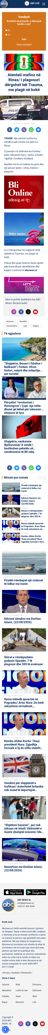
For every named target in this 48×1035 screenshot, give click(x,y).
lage (25, 326)
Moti (35, 996)
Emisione (37, 984)
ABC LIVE (34, 3)
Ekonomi (20, 1002)
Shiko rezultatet (24, 44)
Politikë (5, 996)
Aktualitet (23, 321)
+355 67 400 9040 (26, 906)
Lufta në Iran (22, 990)
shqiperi (36, 326)
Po (9, 30)
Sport (18, 996)
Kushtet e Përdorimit (21, 972)
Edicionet (37, 990)
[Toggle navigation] (44, 4)
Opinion (5, 984)
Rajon (4, 1002)
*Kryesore (10, 321)
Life (34, 1002)
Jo (9, 34)
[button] (5, 1029)
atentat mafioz (11, 326)
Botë (18, 984)
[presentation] (40, 478)
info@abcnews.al (25, 903)
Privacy (6, 972)
